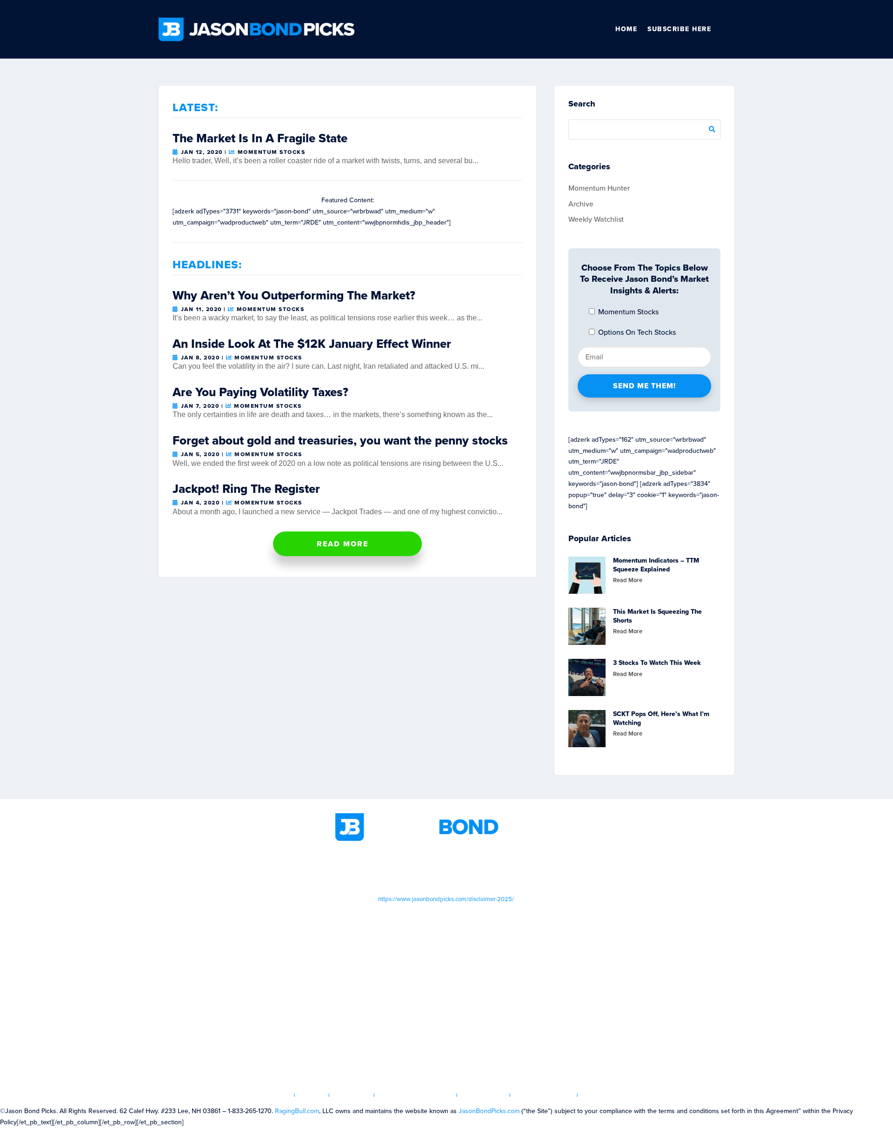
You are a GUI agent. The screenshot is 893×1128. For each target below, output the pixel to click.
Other (730, 29)
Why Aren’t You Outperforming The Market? (294, 295)
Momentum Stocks (271, 152)
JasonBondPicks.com (489, 1111)
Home (626, 29)
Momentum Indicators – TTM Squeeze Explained (656, 565)
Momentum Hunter (599, 188)
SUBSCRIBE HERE (679, 29)
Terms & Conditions (415, 1095)
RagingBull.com (297, 1111)
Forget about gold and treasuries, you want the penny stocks (340, 440)
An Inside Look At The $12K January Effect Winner (312, 343)
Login (312, 1095)
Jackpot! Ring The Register (246, 489)
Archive (580, 204)
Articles (352, 1095)
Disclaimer (483, 1095)
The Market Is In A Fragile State (260, 138)
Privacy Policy (544, 1095)
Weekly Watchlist (596, 219)
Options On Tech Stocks (636, 332)
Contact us (605, 1095)
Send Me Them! (644, 385)
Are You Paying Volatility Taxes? (260, 392)
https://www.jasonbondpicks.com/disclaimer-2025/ (446, 899)
